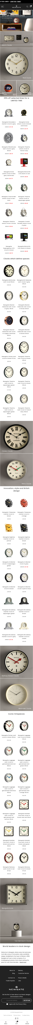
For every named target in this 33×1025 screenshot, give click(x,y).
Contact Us (11, 978)
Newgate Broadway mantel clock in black (24, 611)
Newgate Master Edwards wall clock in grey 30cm (8, 306)
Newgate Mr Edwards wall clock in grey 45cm (24, 282)
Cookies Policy (26, 1015)
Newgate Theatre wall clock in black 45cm (24, 358)
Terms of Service (7, 1015)
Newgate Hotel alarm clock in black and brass (24, 124)
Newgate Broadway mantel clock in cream (24, 636)
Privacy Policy (22, 1004)
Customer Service (23, 973)
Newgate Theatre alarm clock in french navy (24, 148)
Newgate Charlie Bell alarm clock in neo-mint (9, 198)
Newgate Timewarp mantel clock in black (8, 514)
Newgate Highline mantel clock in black (24, 539)
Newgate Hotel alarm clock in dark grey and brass (8, 173)
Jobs (19, 981)
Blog (13, 973)
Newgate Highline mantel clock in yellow (9, 539)
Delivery (20, 970)
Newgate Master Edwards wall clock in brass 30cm (24, 306)
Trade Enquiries (10, 981)
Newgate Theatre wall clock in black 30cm (24, 383)
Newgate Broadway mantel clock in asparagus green (8, 611)
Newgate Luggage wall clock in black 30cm (24, 737)
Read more (23, 962)
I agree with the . (17, 1004)
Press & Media (22, 978)
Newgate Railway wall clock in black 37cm (24, 869)
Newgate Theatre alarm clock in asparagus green (24, 198)
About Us (12, 970)
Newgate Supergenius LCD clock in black (9, 248)
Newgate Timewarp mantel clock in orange (24, 514)
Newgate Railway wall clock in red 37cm (9, 869)
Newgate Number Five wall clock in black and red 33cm (24, 815)
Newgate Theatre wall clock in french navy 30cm (24, 410)
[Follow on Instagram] (17, 1018)
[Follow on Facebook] (15, 1018)
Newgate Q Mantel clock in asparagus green (8, 563)
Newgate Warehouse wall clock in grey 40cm (9, 148)
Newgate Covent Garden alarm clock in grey (24, 223)
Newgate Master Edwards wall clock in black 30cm (24, 331)
